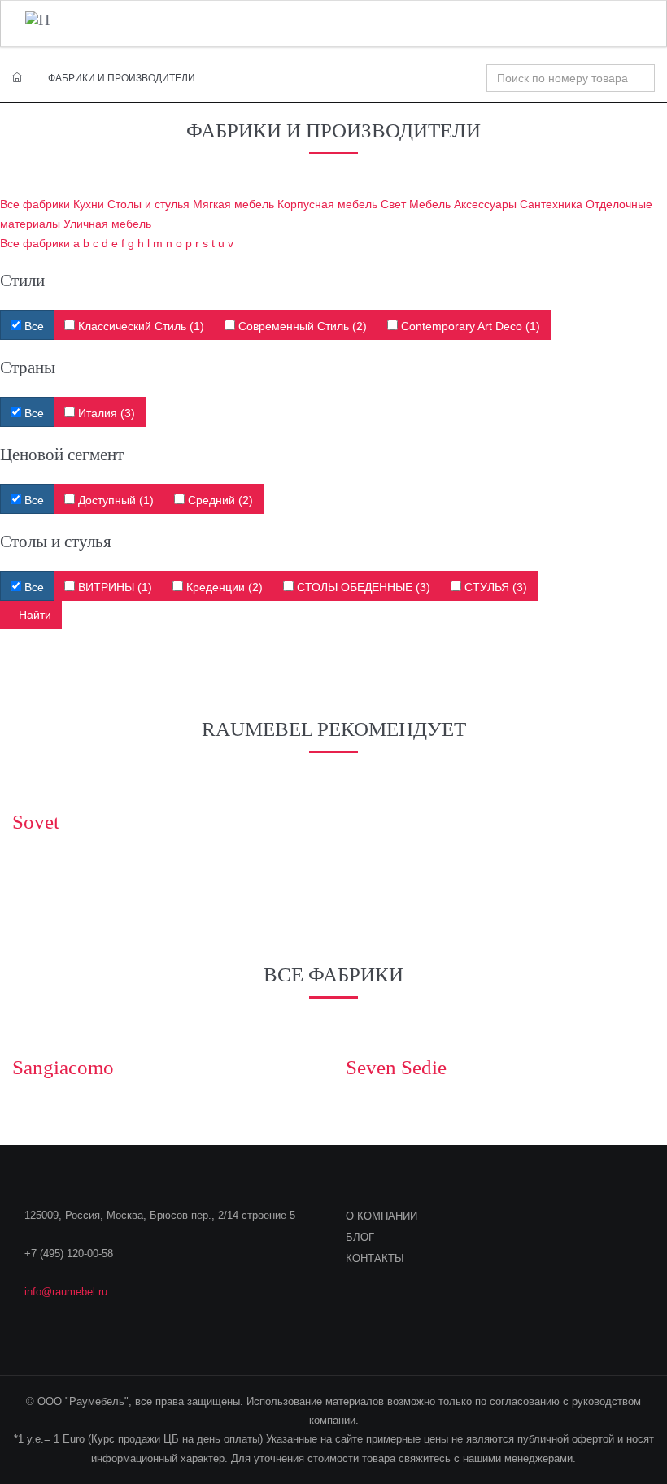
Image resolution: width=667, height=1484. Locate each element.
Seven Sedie (396, 1067)
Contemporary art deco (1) (469, 326)
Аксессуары (485, 204)
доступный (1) (114, 500)
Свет (393, 204)
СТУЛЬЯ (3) (494, 587)
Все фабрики (35, 204)
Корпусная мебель (327, 204)
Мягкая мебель (233, 204)
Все (32, 326)
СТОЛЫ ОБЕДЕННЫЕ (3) (362, 587)
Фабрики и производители (121, 78)
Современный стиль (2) (301, 326)
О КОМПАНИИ (381, 1216)
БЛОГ (360, 1237)
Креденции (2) (223, 587)
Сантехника (551, 204)
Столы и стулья (148, 204)
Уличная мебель (107, 223)
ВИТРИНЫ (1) (113, 587)
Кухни (88, 204)
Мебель (430, 204)
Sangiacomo (63, 1067)
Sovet (35, 822)
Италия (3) (105, 413)
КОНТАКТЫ (375, 1258)
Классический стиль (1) (139, 326)
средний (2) (219, 500)
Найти (35, 614)
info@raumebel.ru (65, 1292)
